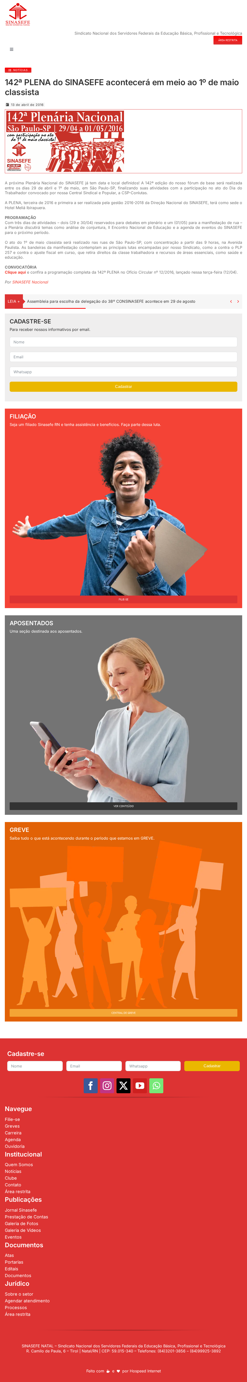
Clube (11, 1178)
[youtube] (140, 1085)
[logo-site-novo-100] (18, 4)
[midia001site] (65, 112)
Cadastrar (123, 387)
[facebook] (91, 1085)
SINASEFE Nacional (30, 282)
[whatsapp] (156, 1085)
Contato (13, 1184)
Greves (12, 1126)
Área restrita (17, 1191)
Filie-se (12, 1119)
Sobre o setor (19, 1294)
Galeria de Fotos (21, 1223)
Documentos (18, 1275)
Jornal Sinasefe (21, 1210)
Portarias (14, 1262)
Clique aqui (15, 272)
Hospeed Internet (145, 1371)
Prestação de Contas (26, 1216)
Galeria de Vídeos (23, 1230)
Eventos (13, 1237)
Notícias (13, 1171)
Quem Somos (19, 1164)
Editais (11, 1268)
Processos (16, 1307)
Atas (9, 1255)
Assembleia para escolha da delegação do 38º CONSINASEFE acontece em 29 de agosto (111, 301)
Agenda (13, 1139)
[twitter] (123, 1085)
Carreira (13, 1132)
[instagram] (107, 1085)
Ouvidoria (15, 1146)
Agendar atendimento (27, 1300)
